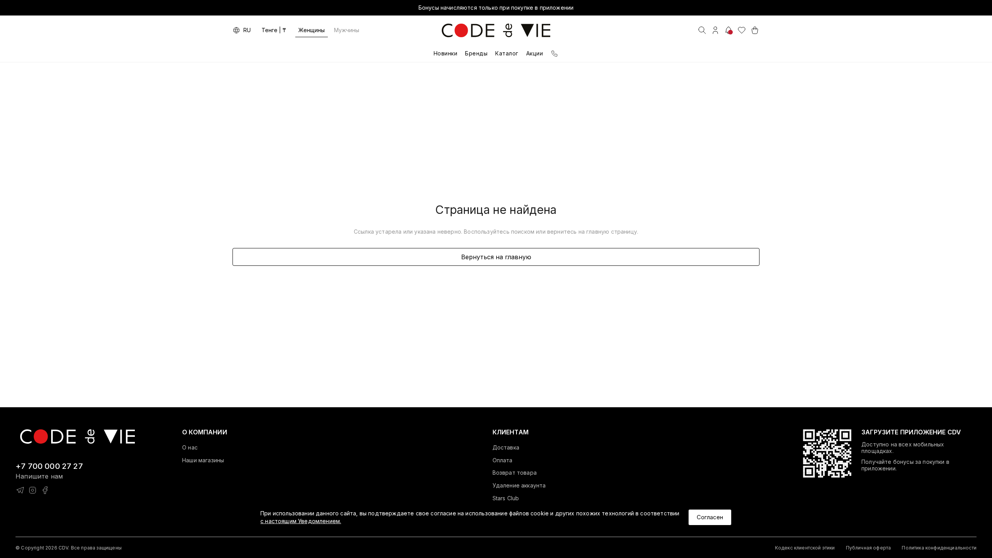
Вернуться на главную (496, 257)
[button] (204, 432)
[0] (741, 30)
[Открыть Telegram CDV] (20, 490)
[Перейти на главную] (78, 436)
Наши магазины (203, 460)
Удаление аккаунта (519, 485)
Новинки (446, 53)
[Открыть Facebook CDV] (45, 490)
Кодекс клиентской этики (805, 548)
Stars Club (506, 498)
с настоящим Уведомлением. (300, 521)
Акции (534, 53)
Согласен (710, 517)
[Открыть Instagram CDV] (32, 490)
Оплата (503, 460)
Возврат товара (515, 473)
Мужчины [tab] (346, 30)
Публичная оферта (868, 548)
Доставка (506, 447)
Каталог (506, 53)
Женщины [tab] (311, 30)
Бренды (476, 53)
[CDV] (496, 30)
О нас (190, 447)
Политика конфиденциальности (939, 548)
